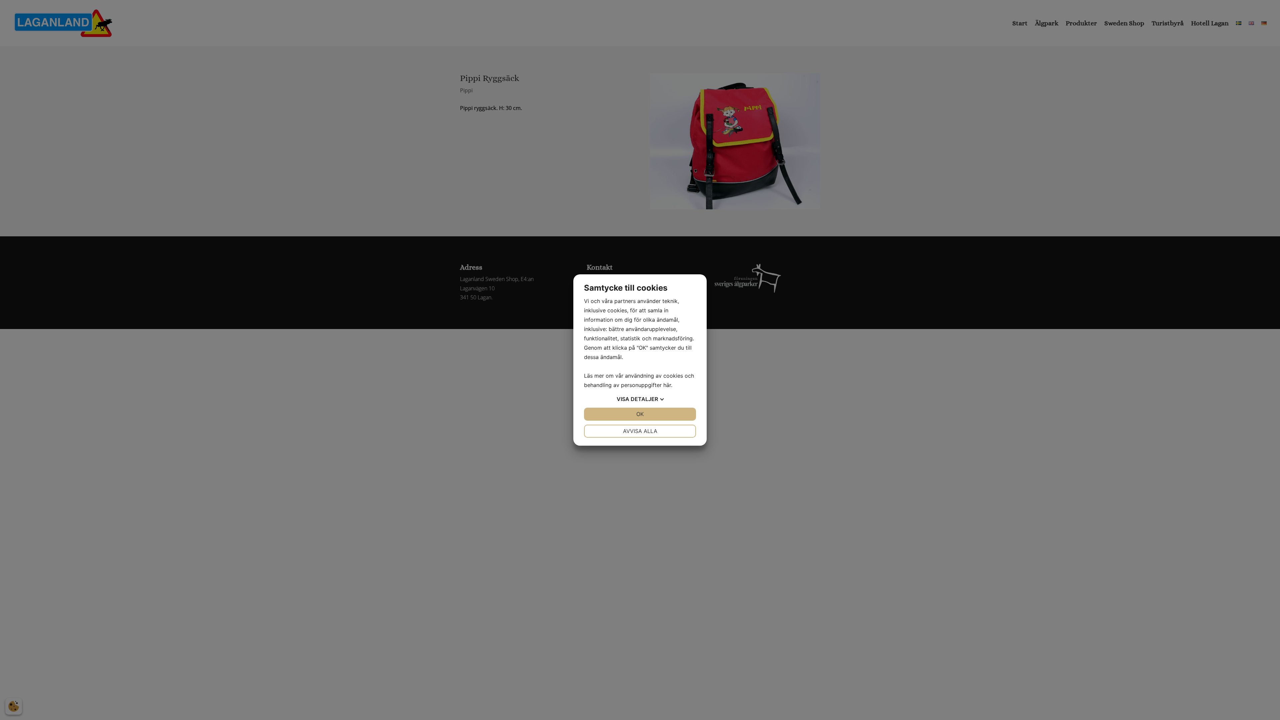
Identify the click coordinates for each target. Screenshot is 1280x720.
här (667, 385)
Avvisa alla (640, 431)
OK (640, 414)
